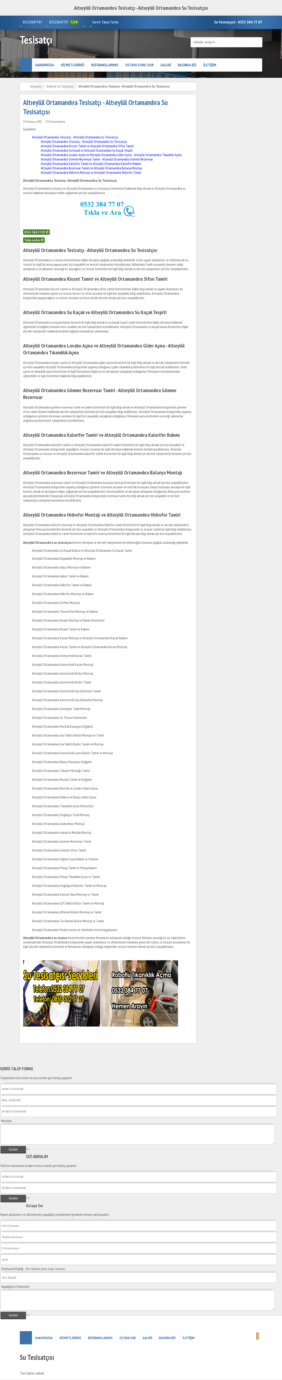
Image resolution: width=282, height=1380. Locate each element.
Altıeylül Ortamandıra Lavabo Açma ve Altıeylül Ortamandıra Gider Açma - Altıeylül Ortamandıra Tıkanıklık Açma (111, 155)
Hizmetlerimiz (72, 64)
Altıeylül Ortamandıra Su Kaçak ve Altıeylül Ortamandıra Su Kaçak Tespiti (87, 150)
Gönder (13, 1149)
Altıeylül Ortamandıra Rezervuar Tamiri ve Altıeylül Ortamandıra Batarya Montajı (91, 168)
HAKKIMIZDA (44, 64)
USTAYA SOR (127, 1338)
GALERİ (165, 64)
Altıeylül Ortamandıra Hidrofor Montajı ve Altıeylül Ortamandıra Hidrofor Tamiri (91, 172)
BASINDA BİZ (187, 64)
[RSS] (257, 1336)
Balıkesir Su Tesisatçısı (60, 86)
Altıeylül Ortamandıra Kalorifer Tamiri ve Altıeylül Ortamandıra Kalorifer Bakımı (91, 163)
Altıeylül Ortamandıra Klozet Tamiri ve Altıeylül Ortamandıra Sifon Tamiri (87, 146)
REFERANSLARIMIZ (105, 64)
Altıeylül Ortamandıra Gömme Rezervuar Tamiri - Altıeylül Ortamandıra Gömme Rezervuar (97, 159)
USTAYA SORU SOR (139, 64)
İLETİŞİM (209, 64)
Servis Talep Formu (105, 22)
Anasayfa (36, 86)
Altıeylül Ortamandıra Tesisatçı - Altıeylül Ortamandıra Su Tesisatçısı (75, 137)
